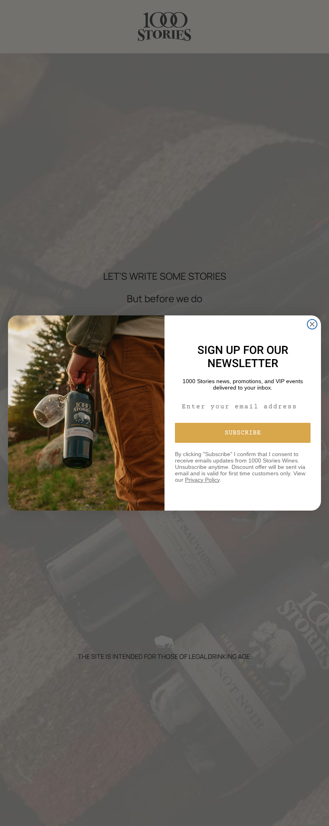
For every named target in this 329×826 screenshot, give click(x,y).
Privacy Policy (202, 480)
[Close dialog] (312, 324)
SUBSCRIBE (243, 432)
